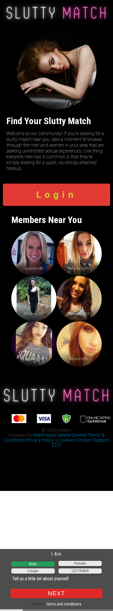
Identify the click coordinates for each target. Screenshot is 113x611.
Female (80, 563)
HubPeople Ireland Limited (60, 435)
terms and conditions (63, 604)
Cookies (67, 440)
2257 (56, 445)
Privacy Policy (40, 440)
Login (56, 194)
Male (33, 564)
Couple (33, 571)
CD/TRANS (80, 571)
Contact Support (92, 440)
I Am (56, 554)
